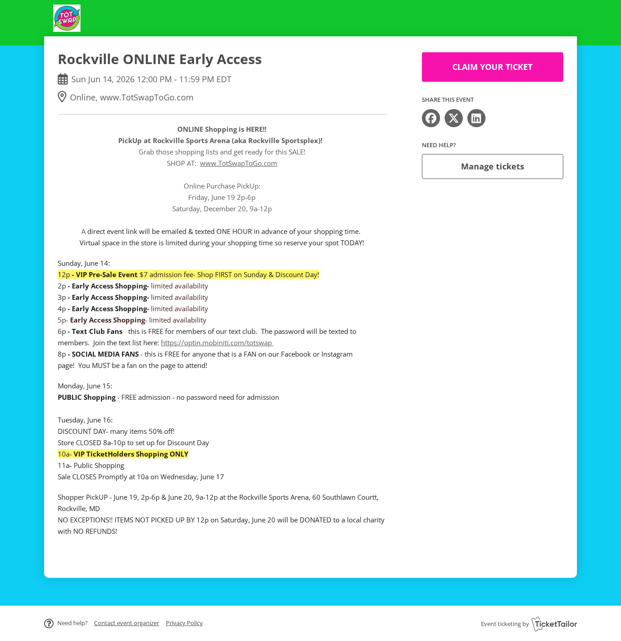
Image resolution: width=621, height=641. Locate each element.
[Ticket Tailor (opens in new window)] (554, 623)
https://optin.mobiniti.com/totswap (217, 342)
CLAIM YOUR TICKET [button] (492, 66)
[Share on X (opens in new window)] (454, 118)
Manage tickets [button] (492, 166)
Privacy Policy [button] (184, 623)
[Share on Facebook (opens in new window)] (431, 118)
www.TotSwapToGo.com (238, 163)
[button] (126, 623)
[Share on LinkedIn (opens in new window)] (476, 118)
